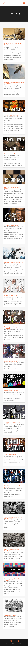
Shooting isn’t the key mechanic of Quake (13, 327)
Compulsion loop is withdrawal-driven (13, 43)
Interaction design (17, 265)
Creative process (12, 157)
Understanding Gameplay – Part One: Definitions (13, 550)
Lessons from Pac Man (11, 391)
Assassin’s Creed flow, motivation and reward (14, 82)
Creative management (10, 458)
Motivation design (17, 87)
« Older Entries (6, 632)
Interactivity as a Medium (11, 154)
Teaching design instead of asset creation (14, 579)
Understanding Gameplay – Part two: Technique (13, 517)
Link (14, 583)
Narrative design (12, 159)
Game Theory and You (10, 615)
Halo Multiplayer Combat (11, 361)
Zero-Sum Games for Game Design (12, 187)
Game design (11, 48)
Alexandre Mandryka (11, 46)
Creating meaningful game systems (12, 422)
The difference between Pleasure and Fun (14, 486)
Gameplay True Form (10, 295)
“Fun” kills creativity (10, 454)
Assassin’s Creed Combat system (13, 262)
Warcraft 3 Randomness (11, 225)
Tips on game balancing (11, 115)
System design (8, 88)
